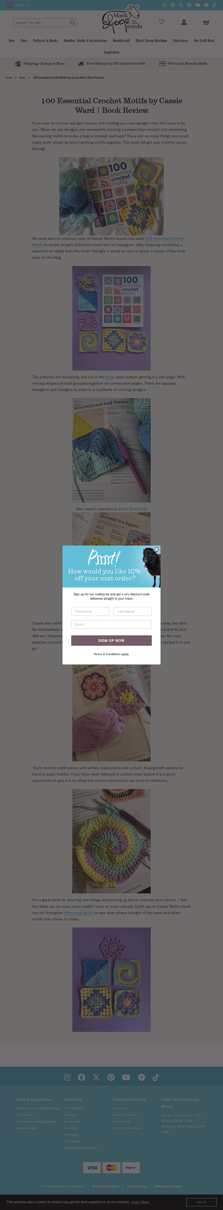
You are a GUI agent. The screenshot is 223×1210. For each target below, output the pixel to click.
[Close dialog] (156, 549)
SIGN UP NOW (111, 640)
